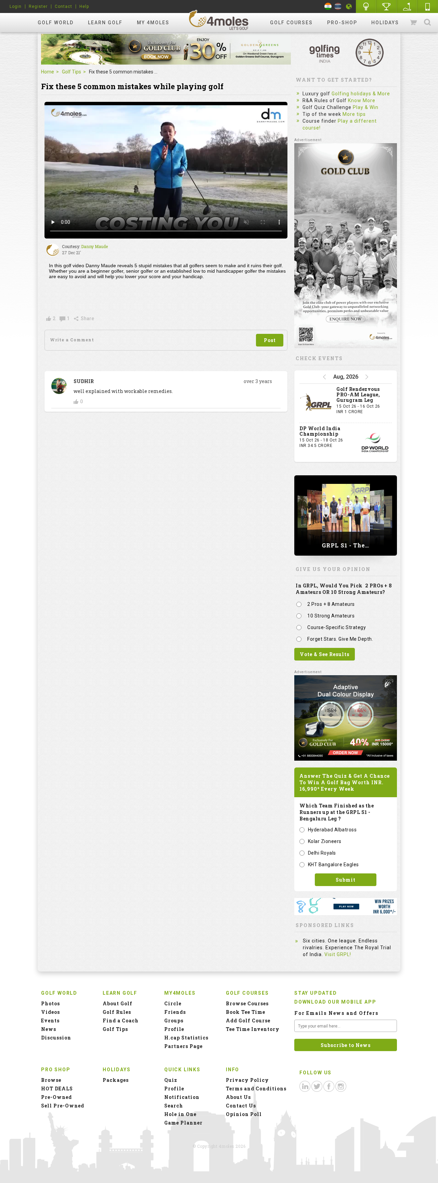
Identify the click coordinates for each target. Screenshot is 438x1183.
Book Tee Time (245, 1012)
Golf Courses (291, 22)
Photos (50, 1003)
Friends (175, 1012)
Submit (346, 879)
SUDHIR (84, 381)
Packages (116, 1080)
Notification (181, 1097)
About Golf (117, 1003)
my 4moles (153, 22)
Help (84, 6)
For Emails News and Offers (336, 1013)
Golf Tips (71, 71)
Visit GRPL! (337, 954)
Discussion (56, 1037)
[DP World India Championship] (375, 442)
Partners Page (183, 1046)
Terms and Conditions (256, 1088)
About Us (238, 1097)
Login (16, 6)
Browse (51, 1080)
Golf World (56, 22)
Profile (174, 1029)
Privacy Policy (247, 1080)
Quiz (170, 1080)
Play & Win (365, 107)
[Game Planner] (407, 6)
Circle (172, 1003)
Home (47, 71)
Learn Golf (105, 22)
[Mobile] (427, 6)
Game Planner (183, 1122)
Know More (361, 100)
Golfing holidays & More (361, 93)
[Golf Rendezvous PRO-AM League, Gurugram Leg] (316, 403)
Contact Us (241, 1105)
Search (427, 22)
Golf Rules (117, 1012)
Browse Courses (247, 1003)
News (48, 1029)
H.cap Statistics (186, 1037)
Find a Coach (121, 1020)
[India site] (328, 6)
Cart (414, 22)
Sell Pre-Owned (62, 1105)
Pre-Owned (56, 1097)
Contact (63, 6)
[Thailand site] (338, 6)
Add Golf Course (248, 1020)
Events (50, 1020)
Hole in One (386, 6)
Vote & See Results (324, 654)
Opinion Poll (244, 1114)
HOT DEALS (57, 1088)
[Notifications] (349, 6)
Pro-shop (342, 22)
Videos (50, 1012)
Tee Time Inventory (253, 1029)
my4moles (219, 20)
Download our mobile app (335, 1002)
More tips (354, 114)
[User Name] (52, 250)
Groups (173, 1020)
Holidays (385, 22)
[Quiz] (366, 6)
